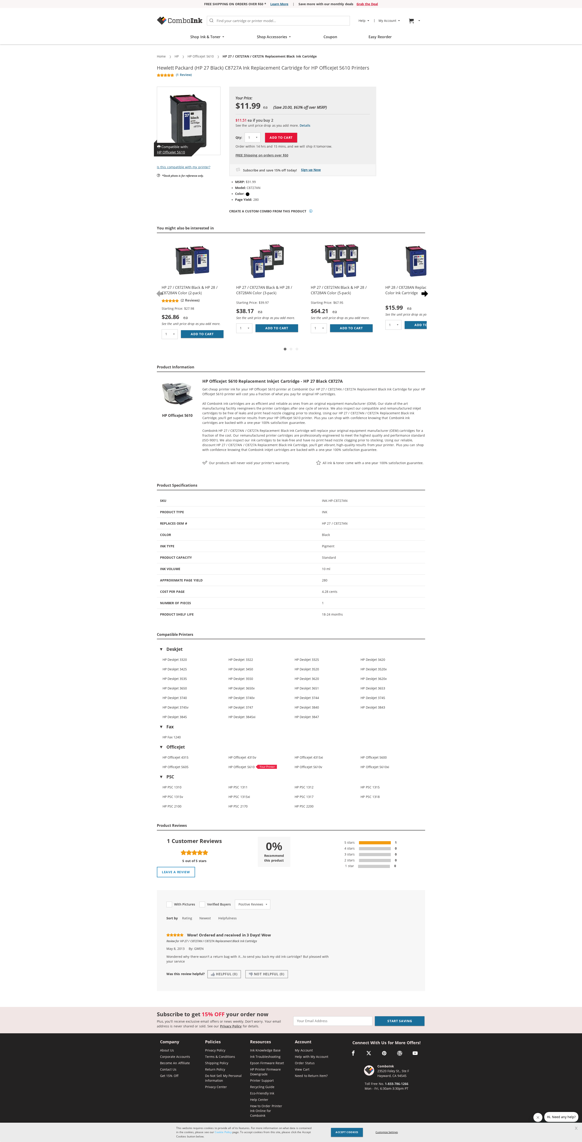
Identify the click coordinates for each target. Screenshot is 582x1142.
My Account (304, 1050)
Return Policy (215, 1069)
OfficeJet (175, 747)
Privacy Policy (231, 1026)
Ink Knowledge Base (265, 1050)
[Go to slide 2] (291, 349)
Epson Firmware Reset (267, 1063)
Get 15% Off (169, 1076)
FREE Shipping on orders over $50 (262, 155)
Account (303, 1042)
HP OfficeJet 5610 (171, 152)
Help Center (259, 1099)
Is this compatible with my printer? (183, 167)
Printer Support (262, 1080)
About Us (167, 1050)
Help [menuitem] (362, 20)
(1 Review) (183, 75)
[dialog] (291, 1132)
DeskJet (174, 649)
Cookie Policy (223, 1132)
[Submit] (211, 20)
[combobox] (278, 20)
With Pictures (184, 904)
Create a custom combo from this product (267, 211)
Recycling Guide (262, 1087)
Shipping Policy (216, 1063)
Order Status (304, 1063)
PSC (170, 777)
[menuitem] (415, 20)
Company (169, 1042)
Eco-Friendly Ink (262, 1093)
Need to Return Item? (311, 1076)
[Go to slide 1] (285, 349)
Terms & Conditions (220, 1056)
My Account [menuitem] (387, 20)
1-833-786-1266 (396, 1084)
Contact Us (168, 1069)
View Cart (302, 1069)
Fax (170, 727)
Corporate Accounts (175, 1056)
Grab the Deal (367, 4)
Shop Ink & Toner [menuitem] (205, 37)
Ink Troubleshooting (265, 1056)
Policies (213, 1042)
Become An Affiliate (175, 1063)
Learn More (279, 4)
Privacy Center (216, 1087)
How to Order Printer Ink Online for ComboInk (266, 1111)
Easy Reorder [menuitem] (380, 37)
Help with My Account (311, 1056)
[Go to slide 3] (297, 349)
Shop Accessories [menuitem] (272, 37)
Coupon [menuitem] (330, 37)
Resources (260, 1042)
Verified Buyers (219, 904)
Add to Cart (281, 137)
